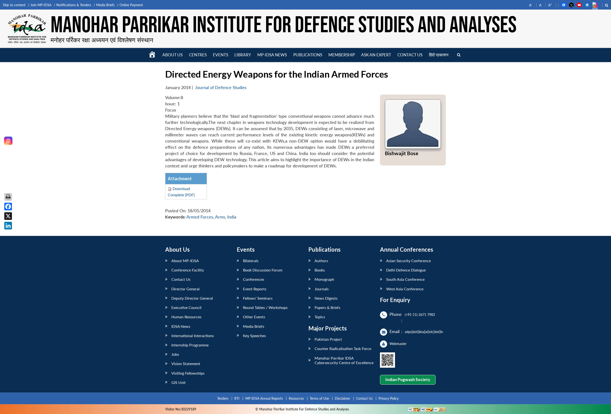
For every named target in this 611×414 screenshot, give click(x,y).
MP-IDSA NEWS (272, 54)
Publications (307, 54)
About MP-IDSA (185, 260)
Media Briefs (105, 5)
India (231, 216)
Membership (341, 54)
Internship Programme (190, 345)
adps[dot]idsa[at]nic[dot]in (424, 332)
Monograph (324, 279)
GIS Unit (178, 382)
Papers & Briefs (327, 307)
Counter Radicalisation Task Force (343, 348)
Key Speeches (254, 335)
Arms (220, 216)
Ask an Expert (376, 54)
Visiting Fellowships (188, 373)
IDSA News (180, 326)
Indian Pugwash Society (407, 379)
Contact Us (180, 279)
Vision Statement (185, 363)
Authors (321, 260)
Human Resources (186, 316)
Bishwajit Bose (401, 153)
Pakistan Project (328, 339)
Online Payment (131, 5)
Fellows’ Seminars (258, 298)
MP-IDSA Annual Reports (264, 398)
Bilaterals (250, 260)
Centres (198, 54)
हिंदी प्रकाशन (438, 54)
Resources (296, 398)
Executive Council (186, 307)
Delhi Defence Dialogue (406, 270)
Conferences (253, 279)
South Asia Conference (405, 279)
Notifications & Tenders (73, 5)
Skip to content (14, 5)
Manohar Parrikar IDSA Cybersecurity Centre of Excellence (344, 360)
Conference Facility (187, 270)
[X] (8, 216)
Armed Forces (199, 216)
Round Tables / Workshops (265, 307)
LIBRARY (242, 54)
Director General (185, 289)
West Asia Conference (404, 289)
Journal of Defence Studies (221, 87)
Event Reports (254, 289)
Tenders (222, 398)
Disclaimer (342, 398)
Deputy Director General (192, 298)
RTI (236, 398)
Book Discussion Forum (262, 270)
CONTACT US (409, 54)
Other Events (254, 316)
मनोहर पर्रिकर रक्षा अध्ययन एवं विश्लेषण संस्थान (102, 40)
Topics (320, 316)
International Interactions (192, 335)
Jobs (175, 354)
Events (220, 54)
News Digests (326, 298)
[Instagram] (8, 141)
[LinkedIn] (8, 225)
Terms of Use (319, 398)
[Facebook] (8, 206)
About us (172, 54)
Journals (322, 289)
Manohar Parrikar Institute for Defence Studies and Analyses (283, 25)
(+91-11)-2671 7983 (420, 315)
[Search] (459, 55)
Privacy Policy (389, 398)
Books (320, 270)
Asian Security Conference (408, 260)
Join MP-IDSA (41, 5)
